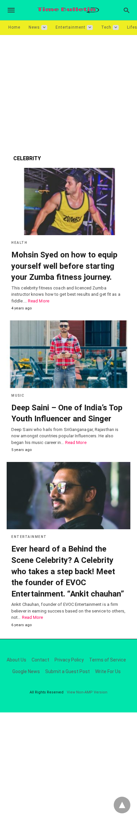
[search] (126, 10)
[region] (68, 91)
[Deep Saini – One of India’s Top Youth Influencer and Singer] (68, 354)
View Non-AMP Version (87, 692)
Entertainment (70, 27)
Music (18, 395)
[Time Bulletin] (68, 10)
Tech (106, 27)
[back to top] (122, 805)
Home (14, 27)
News (34, 27)
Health (19, 242)
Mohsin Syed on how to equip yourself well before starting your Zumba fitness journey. (64, 266)
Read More (38, 300)
